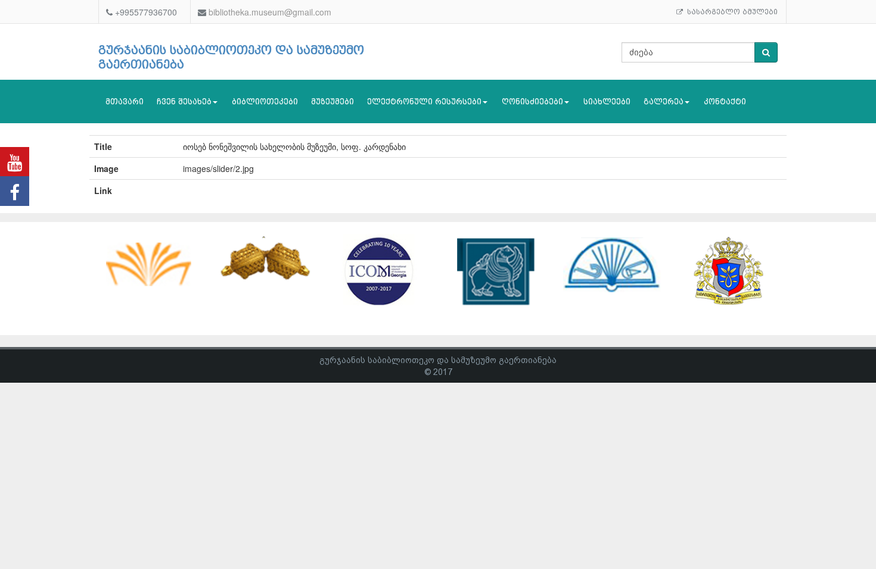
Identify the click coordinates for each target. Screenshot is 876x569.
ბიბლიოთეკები (265, 101)
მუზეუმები (332, 101)
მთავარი (124, 101)
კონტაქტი (725, 101)
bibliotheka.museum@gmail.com (270, 12)
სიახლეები (606, 101)
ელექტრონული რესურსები (424, 101)
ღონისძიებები (532, 101)
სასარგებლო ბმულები (730, 12)
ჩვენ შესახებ (184, 101)
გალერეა (664, 101)
